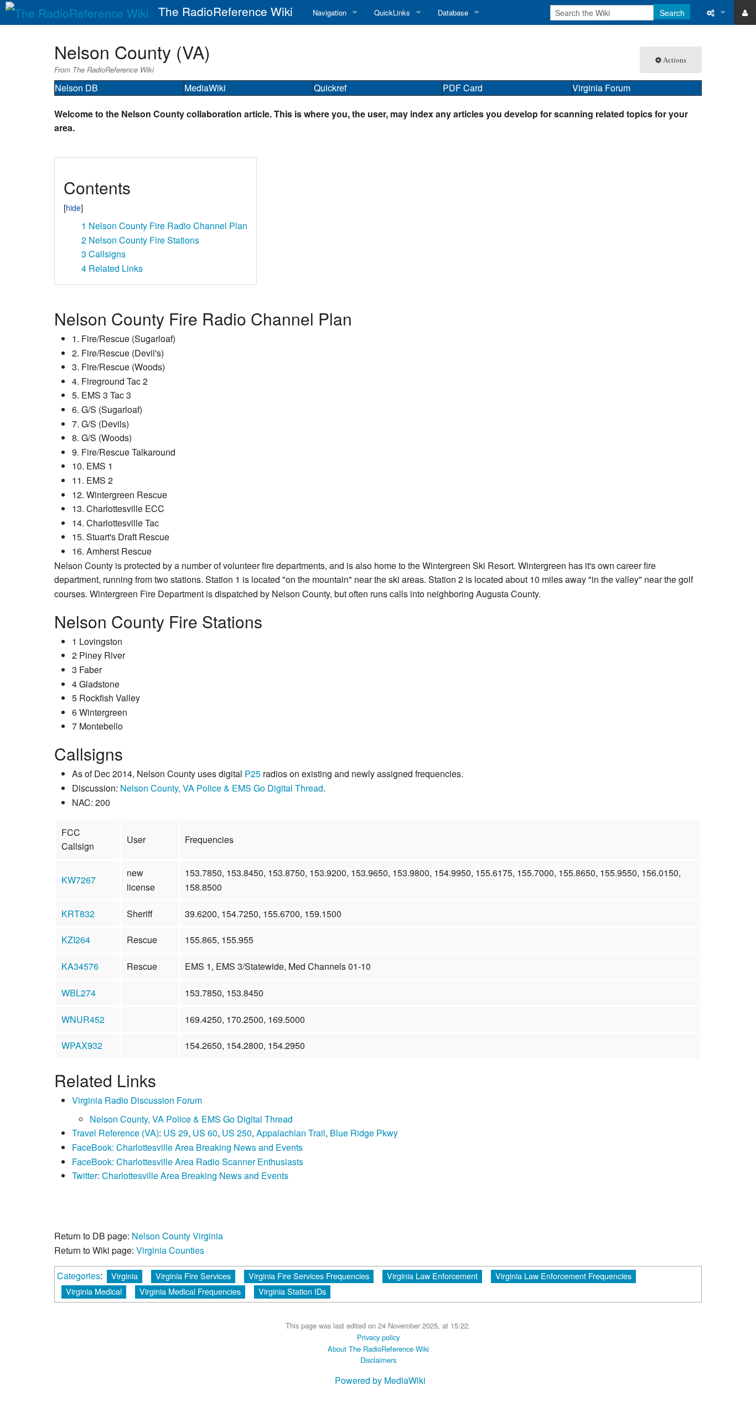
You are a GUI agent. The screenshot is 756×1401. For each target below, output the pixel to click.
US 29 (175, 1132)
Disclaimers (378, 1360)
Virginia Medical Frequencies (190, 1291)
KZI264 (75, 939)
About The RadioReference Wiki (378, 1348)
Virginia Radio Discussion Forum (137, 1100)
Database (453, 12)
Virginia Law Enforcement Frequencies (563, 1275)
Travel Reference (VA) (115, 1132)
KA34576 (80, 966)
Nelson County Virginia (177, 1235)
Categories (78, 1275)
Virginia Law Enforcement (432, 1275)
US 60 (205, 1132)
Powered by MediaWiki (380, 1380)
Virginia (124, 1275)
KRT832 (78, 913)
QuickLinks (392, 12)
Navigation (329, 12)
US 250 (237, 1132)
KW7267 (78, 879)
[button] (67, 170)
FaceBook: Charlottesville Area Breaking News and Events (187, 1147)
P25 (253, 773)
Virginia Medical (94, 1291)
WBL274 (78, 992)
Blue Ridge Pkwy (364, 1132)
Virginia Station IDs (292, 1291)
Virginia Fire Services (193, 1275)
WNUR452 (83, 1019)
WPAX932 (81, 1045)
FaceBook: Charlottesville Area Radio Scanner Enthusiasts (187, 1161)
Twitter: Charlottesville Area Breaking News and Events (180, 1175)
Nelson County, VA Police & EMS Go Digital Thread (221, 788)
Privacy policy (378, 1337)
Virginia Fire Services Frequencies (308, 1275)
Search (672, 12)
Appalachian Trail (290, 1132)
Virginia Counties (170, 1250)
